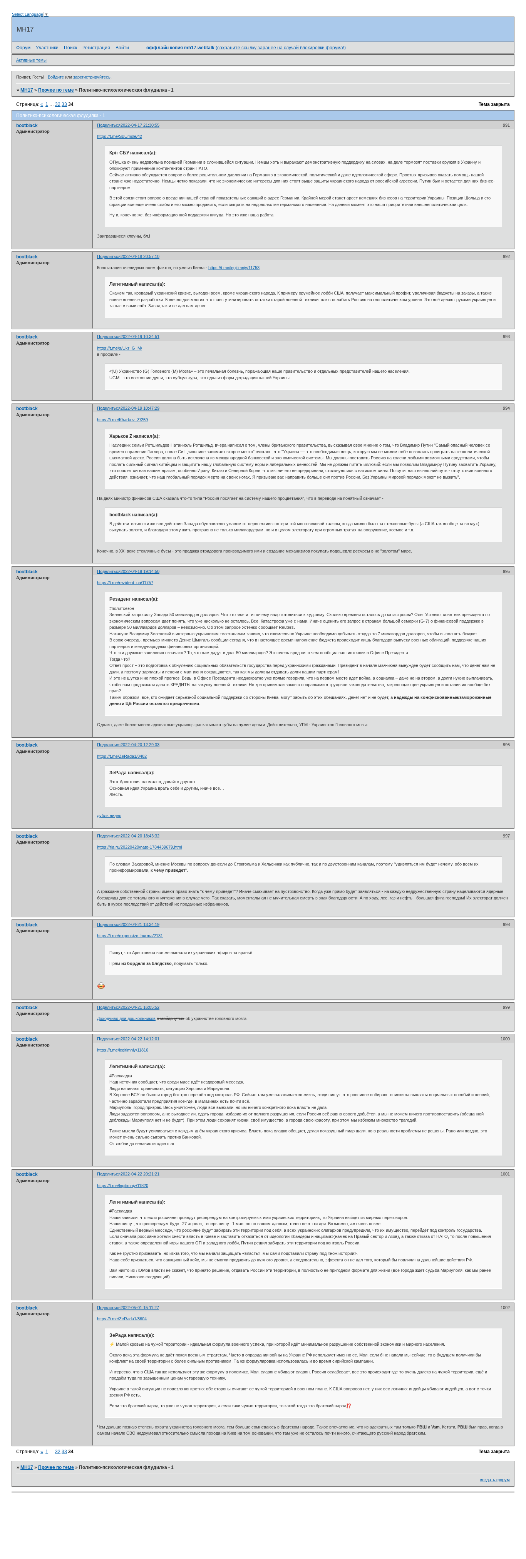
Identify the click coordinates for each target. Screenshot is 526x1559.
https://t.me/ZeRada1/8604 (122, 1318)
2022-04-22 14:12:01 (140, 1039)
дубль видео (109, 815)
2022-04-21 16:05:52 (140, 1007)
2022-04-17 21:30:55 (140, 125)
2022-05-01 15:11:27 (140, 1307)
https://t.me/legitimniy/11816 (122, 1050)
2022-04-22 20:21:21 (140, 1174)
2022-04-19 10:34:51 (140, 336)
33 (64, 104)
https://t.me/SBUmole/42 (119, 136)
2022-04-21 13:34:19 (140, 924)
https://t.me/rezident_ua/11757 (125, 582)
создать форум (495, 1479)
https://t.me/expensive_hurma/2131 (130, 935)
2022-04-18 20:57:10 (140, 256)
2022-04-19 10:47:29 (140, 408)
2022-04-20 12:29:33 (140, 744)
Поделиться (109, 125)
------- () (240, 47)
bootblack (27, 125)
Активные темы (31, 60)
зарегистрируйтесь (92, 77)
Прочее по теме (56, 90)
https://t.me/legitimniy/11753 (234, 267)
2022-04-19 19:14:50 (140, 571)
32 (57, 104)
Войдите (56, 77)
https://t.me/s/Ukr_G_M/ (119, 348)
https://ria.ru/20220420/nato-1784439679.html (139, 847)
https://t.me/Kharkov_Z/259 (122, 419)
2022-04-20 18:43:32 (140, 836)
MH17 (26, 90)
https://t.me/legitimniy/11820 (122, 1185)
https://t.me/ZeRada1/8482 (122, 756)
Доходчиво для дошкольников (126, 1018)
